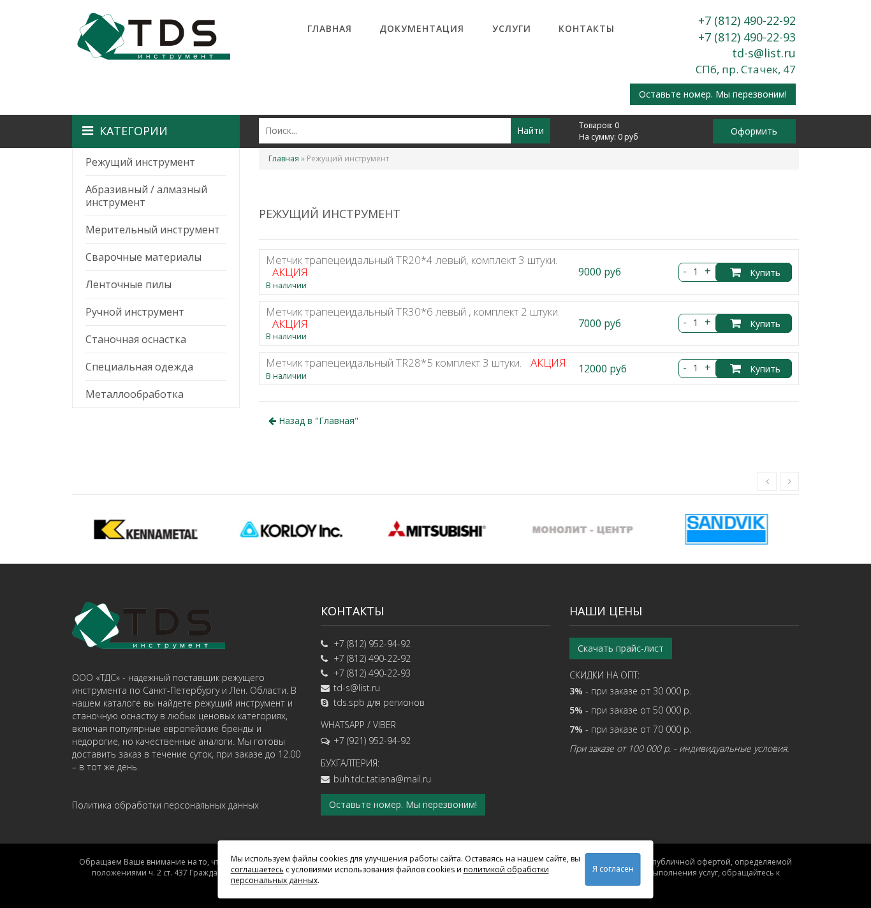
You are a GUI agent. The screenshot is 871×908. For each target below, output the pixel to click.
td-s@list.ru (764, 53)
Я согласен (613, 868)
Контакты (587, 28)
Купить (763, 273)
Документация (421, 28)
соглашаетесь (257, 869)
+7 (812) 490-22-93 (747, 37)
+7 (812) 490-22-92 (747, 20)
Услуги (511, 28)
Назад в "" (317, 420)
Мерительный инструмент (152, 230)
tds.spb (349, 702)
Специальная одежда (139, 367)
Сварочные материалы (143, 257)
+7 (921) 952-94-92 (372, 741)
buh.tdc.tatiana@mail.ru (382, 779)
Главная (329, 28)
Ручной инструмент (134, 312)
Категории (133, 130)
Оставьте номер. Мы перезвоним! (713, 94)
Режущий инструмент (140, 162)
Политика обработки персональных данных (165, 805)
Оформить (754, 131)
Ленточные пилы (128, 284)
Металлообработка (134, 394)
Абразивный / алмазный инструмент (146, 195)
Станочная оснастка (135, 339)
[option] (144, 529)
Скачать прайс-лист (621, 648)
